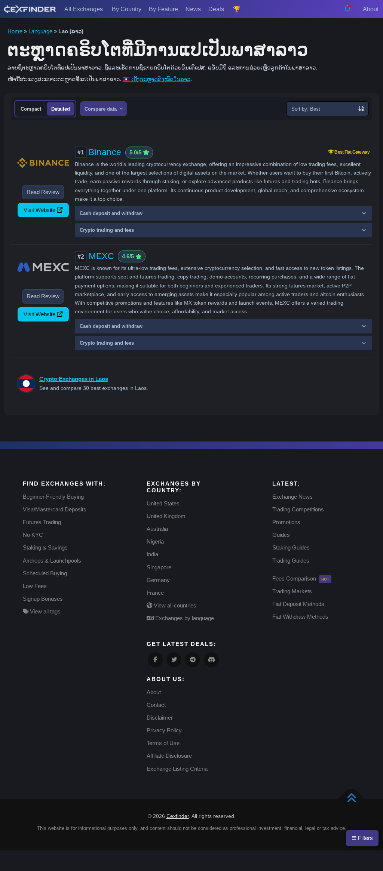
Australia (157, 529)
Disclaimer (160, 717)
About (371, 9)
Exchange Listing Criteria (177, 769)
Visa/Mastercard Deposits (54, 509)
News (193, 9)
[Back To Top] (351, 799)
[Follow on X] (173, 659)
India (152, 554)
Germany (158, 580)
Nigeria (155, 541)
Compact (31, 109)
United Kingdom (166, 516)
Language (40, 31)
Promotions (286, 522)
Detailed (60, 109)
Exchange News (292, 496)
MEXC (101, 256)
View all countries (174, 605)
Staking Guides (291, 547)
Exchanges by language (184, 618)
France (155, 593)
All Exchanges (84, 9)
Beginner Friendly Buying (53, 496)
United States (163, 503)
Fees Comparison (294, 578)
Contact (156, 705)
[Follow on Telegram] (192, 659)
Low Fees (35, 586)
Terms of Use (163, 743)
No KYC (33, 535)
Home (14, 31)
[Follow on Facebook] (155, 659)
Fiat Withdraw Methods (300, 616)
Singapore (159, 567)
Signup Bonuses (43, 598)
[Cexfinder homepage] (30, 9)
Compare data (101, 109)
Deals (217, 9)
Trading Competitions (298, 509)
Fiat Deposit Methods (298, 604)
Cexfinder (177, 816)
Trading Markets (292, 591)
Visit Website (39, 210)
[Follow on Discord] (211, 659)
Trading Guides (290, 560)
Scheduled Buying (45, 573)
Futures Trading (42, 522)
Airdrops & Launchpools (52, 560)
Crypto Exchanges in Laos (73, 379)
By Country (126, 9)
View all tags (44, 611)
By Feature (163, 9)
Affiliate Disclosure (169, 755)
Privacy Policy (164, 730)
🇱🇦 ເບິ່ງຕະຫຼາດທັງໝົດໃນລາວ (156, 79)
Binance (105, 152)
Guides (281, 535)
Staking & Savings (45, 547)
